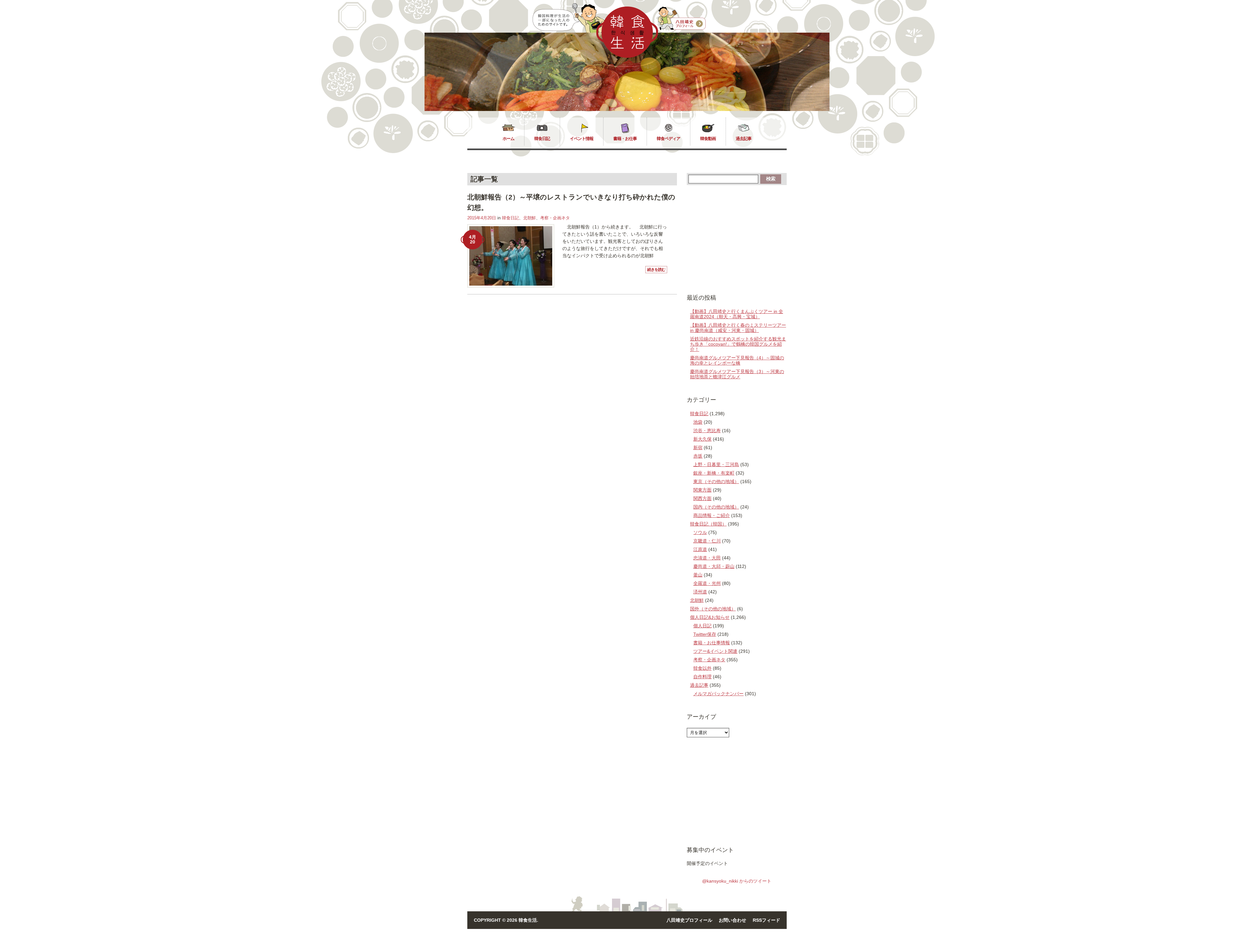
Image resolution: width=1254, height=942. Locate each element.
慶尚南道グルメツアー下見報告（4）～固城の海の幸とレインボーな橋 (737, 360)
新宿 (697, 447)
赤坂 (697, 456)
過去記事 (743, 138)
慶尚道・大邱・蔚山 (713, 566)
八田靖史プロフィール (689, 920)
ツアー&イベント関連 (715, 651)
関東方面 (702, 490)
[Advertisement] (737, 239)
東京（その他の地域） (716, 481)
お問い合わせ (732, 920)
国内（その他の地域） (716, 507)
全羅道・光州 (707, 583)
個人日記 (702, 625)
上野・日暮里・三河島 (716, 464)
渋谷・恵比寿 (707, 430)
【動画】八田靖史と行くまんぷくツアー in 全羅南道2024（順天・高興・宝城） (736, 314)
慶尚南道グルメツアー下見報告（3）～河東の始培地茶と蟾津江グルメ (737, 374)
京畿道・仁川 (707, 540)
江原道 (700, 549)
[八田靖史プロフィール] (682, 19)
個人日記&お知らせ (710, 617)
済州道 (700, 591)
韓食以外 (702, 668)
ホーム (508, 138)
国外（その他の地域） (713, 608)
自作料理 (702, 676)
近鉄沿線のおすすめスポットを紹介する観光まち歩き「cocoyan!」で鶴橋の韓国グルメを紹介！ (738, 344)
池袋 (697, 422)
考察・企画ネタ (555, 217)
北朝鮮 (529, 217)
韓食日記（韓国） (708, 523)
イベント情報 (581, 138)
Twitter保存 (704, 634)
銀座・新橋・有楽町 (713, 473)
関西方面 (702, 498)
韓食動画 (708, 138)
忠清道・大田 (707, 557)
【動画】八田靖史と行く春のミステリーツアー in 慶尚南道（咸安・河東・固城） (738, 327)
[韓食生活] (627, 56)
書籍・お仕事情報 (711, 642)
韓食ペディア (668, 138)
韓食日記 (542, 138)
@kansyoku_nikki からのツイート (736, 881)
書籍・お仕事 (625, 138)
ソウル (700, 532)
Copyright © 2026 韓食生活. (506, 920)
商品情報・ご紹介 (711, 515)
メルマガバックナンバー (718, 693)
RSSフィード (766, 920)
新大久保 (702, 439)
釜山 (697, 574)
